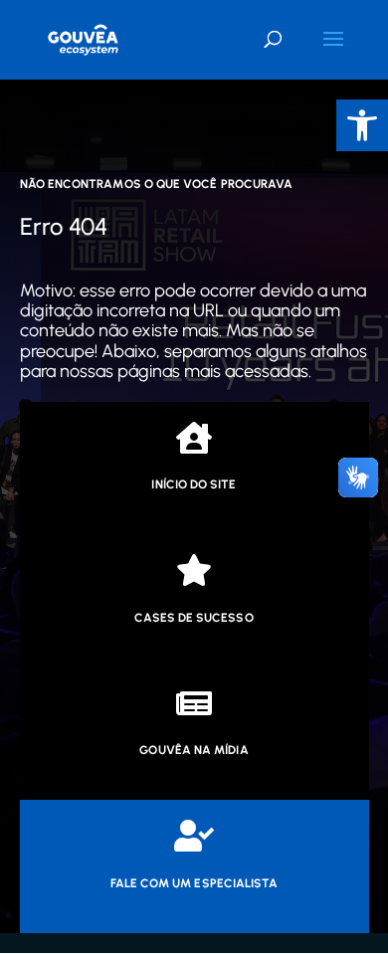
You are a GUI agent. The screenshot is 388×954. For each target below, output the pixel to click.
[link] (362, 125)
